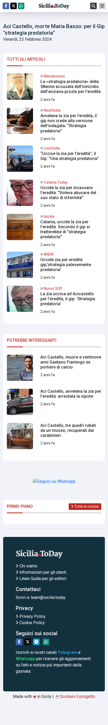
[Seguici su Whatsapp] (21, 6)
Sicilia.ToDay (54, 6)
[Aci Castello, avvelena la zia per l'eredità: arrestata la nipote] (54, 404)
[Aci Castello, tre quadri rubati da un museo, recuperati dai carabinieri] (54, 438)
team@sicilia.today (48, 597)
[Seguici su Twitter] (13, 6)
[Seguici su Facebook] (6, 6)
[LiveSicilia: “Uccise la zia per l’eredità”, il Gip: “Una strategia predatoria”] (54, 161)
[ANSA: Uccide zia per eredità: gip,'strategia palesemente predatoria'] (54, 267)
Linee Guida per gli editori (42, 578)
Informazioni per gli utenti (42, 572)
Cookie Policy (31, 622)
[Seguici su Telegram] (36, 642)
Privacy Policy (32, 616)
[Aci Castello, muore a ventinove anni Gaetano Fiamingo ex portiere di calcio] (54, 370)
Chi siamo (27, 565)
